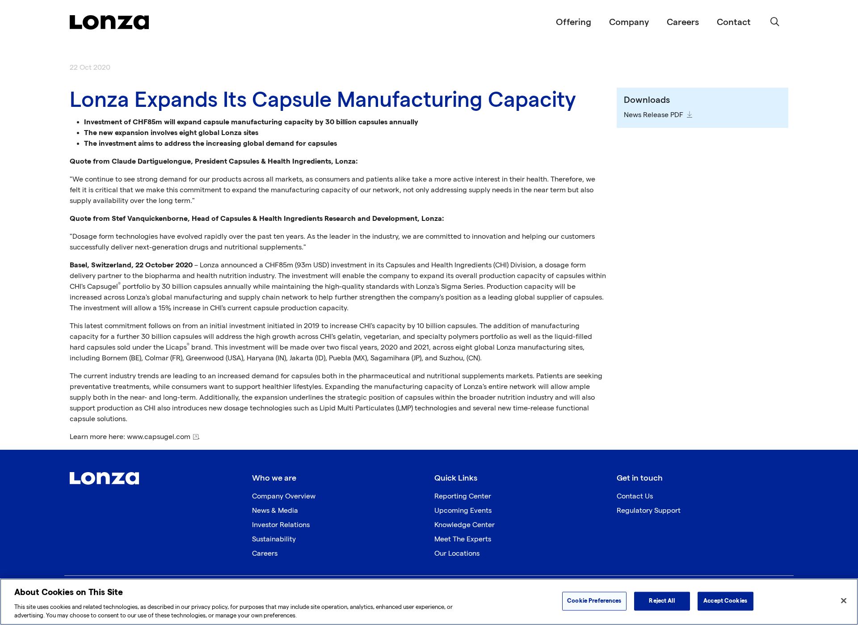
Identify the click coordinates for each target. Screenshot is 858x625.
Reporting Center (462, 496)
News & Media (275, 511)
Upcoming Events (463, 511)
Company (629, 22)
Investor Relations (281, 525)
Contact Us (635, 496)
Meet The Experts (462, 539)
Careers (683, 22)
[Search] (774, 22)
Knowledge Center (464, 525)
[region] (429, 602)
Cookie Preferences (594, 600)
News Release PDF (653, 115)
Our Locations (456, 553)
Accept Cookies (725, 600)
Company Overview (283, 496)
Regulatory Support (649, 511)
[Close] (844, 601)
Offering (573, 22)
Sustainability (274, 539)
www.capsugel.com (158, 437)
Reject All (661, 600)
